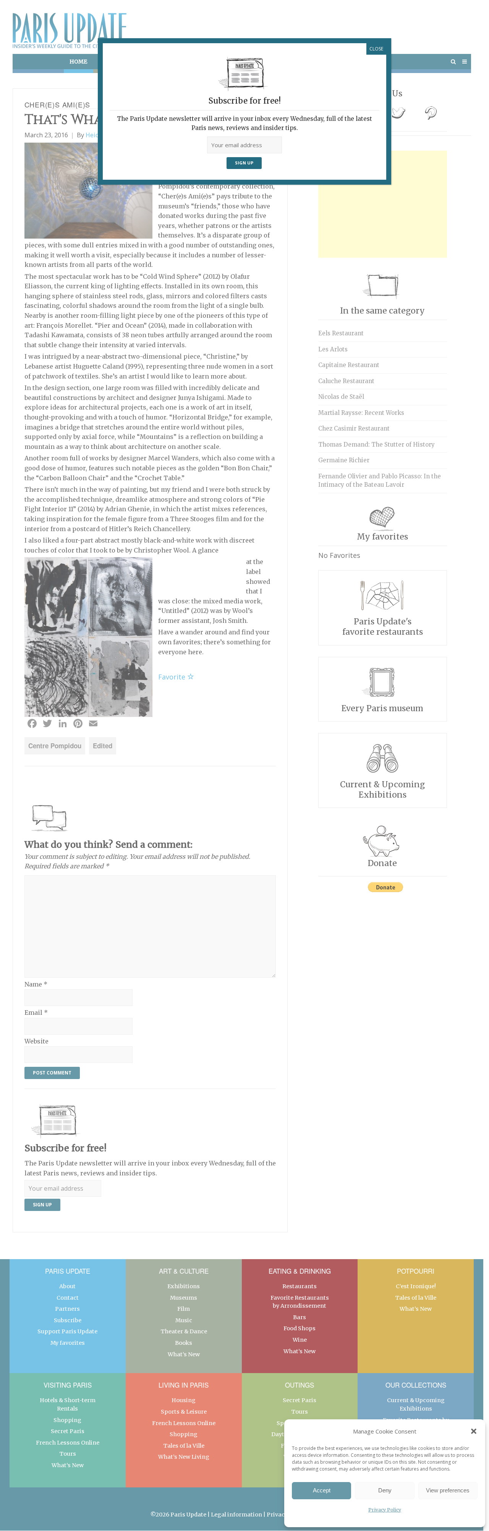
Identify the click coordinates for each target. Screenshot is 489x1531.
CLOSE (376, 49)
